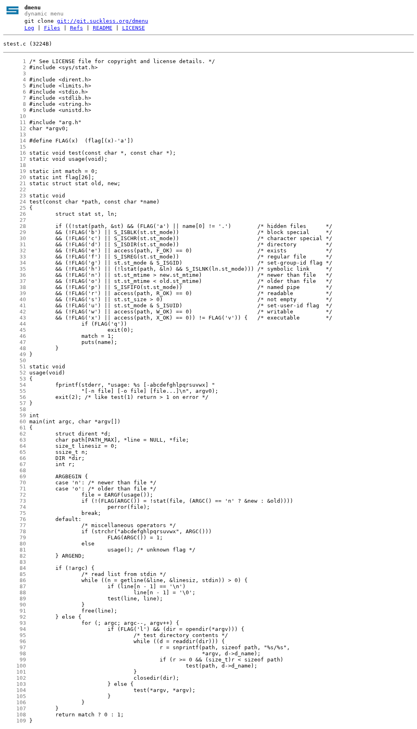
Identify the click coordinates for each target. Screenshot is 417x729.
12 (14, 128)
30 (14, 238)
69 (14, 476)
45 (14, 330)
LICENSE (133, 28)
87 (14, 586)
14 (14, 141)
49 (14, 354)
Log (29, 28)
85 (14, 574)
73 (14, 501)
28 (14, 226)
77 (14, 525)
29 (14, 232)
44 (14, 324)
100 (14, 666)
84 (14, 568)
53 (14, 379)
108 (14, 714)
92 (14, 617)
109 (14, 721)
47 (14, 342)
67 (14, 464)
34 (14, 263)
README (102, 28)
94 (14, 629)
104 (14, 690)
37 (14, 281)
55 (14, 391)
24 (14, 202)
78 (14, 531)
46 (14, 336)
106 (14, 702)
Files (52, 28)
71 (14, 489)
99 (14, 660)
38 (14, 287)
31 (14, 244)
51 (14, 366)
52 (14, 373)
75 (14, 513)
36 (14, 275)
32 (14, 250)
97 (14, 647)
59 (14, 415)
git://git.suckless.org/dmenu (102, 21)
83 (14, 562)
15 (14, 147)
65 (14, 452)
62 (14, 434)
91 (14, 611)
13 (14, 134)
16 (14, 153)
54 (14, 385)
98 (14, 653)
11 (14, 122)
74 (14, 507)
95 (14, 635)
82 (14, 556)
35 (14, 269)
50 (14, 360)
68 (14, 470)
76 (14, 519)
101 (14, 672)
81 (14, 550)
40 (14, 299)
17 (14, 159)
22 (14, 189)
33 (14, 257)
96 (14, 641)
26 (14, 214)
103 (14, 684)
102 (14, 678)
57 (14, 403)
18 (14, 165)
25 (14, 208)
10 (14, 116)
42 (14, 312)
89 (14, 598)
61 (14, 428)
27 (14, 220)
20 (14, 177)
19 (14, 171)
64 (14, 446)
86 (14, 580)
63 (14, 440)
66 (14, 458)
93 (14, 623)
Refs (76, 28)
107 (14, 708)
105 (14, 696)
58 (14, 409)
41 (14, 305)
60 (14, 421)
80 (14, 544)
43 (14, 318)
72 (14, 495)
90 (14, 605)
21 (14, 183)
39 (14, 293)
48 (14, 348)
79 (14, 537)
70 (14, 482)
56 (14, 397)
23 (14, 196)
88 (14, 592)
